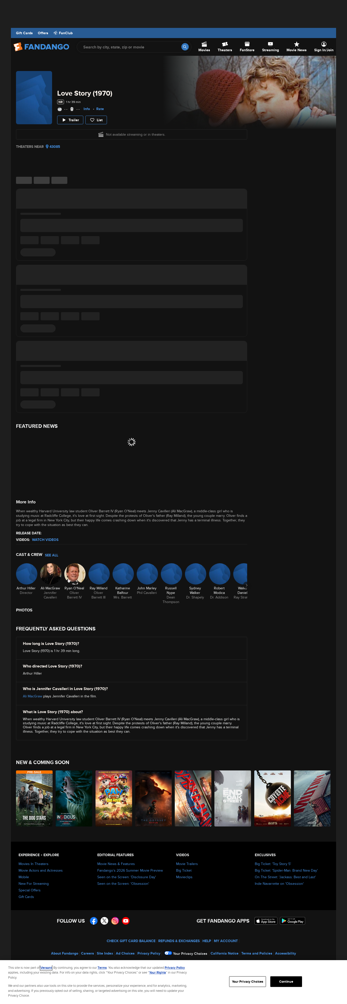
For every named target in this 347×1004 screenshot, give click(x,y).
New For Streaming (34, 883)
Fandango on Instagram (115, 921)
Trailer (74, 119)
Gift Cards (24, 33)
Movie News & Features (116, 863)
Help (206, 940)
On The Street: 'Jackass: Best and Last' (285, 876)
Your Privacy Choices (190, 953)
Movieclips (184, 876)
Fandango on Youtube (126, 921)
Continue (286, 981)
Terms (102, 967)
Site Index (105, 953)
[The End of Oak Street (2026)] (232, 798)
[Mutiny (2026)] (312, 798)
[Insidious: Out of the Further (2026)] (74, 798)
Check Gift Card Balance (131, 940)
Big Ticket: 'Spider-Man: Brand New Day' (286, 870)
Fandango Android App (292, 921)
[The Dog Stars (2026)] (34, 798)
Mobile (24, 876)
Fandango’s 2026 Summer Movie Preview (130, 870)
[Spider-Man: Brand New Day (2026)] (193, 798)
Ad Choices (125, 953)
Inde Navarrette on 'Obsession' (279, 883)
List (100, 119)
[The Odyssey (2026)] (153, 798)
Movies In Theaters (34, 863)
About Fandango (64, 953)
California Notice (225, 953)
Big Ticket (184, 870)
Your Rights (157, 972)
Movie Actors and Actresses (41, 870)
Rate (100, 109)
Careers (87, 953)
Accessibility (285, 953)
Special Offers (30, 890)
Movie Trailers (187, 863)
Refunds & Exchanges (179, 940)
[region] (173, 982)
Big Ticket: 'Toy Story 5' (273, 863)
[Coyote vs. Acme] (272, 798)
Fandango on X (104, 921)
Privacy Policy (148, 953)
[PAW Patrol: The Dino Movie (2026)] (114, 798)
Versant (46, 967)
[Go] (185, 46)
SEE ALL (51, 555)
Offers (43, 33)
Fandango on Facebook (94, 921)
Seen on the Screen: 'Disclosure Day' (126, 876)
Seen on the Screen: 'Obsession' (123, 883)
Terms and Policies (256, 953)
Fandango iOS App (266, 921)
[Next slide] (246, 585)
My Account (226, 940)
